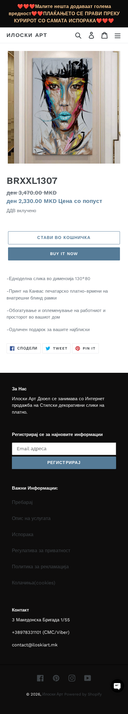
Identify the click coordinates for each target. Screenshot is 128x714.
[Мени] (117, 35)
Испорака (22, 534)
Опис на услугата (31, 518)
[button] (117, 686)
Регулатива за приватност (41, 550)
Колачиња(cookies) (33, 583)
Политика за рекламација (40, 566)
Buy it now (64, 253)
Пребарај (22, 502)
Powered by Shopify (83, 694)
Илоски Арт (27, 35)
